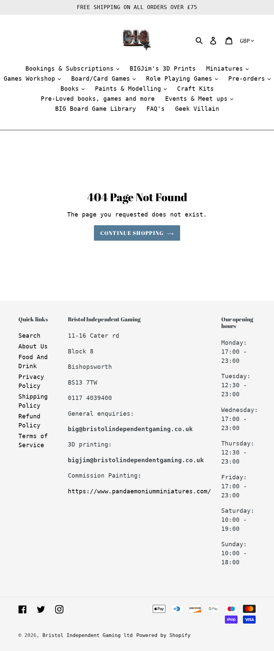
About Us (33, 346)
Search (29, 335)
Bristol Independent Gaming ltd (87, 635)
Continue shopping (132, 233)
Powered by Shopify (163, 635)
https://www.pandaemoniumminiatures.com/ (139, 491)
